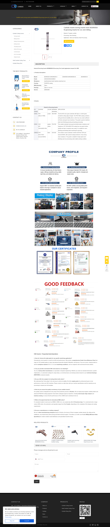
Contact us (84, 6)
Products (50, 6)
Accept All (26, 520)
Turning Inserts (17, 36)
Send (36, 481)
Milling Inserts (17, 38)
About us (38, 6)
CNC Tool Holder (17, 54)
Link (82, 518)
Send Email (69, 41)
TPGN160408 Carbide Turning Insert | (25, 86)
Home (29, 6)
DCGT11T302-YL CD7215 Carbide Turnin (25, 77)
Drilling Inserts (17, 44)
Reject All (12, 520)
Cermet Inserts (17, 51)
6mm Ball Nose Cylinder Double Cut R (25, 104)
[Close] (34, 508)
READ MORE (26, 81)
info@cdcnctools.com (18, 1)
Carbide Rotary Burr (17, 63)
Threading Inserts (17, 46)
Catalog (62, 6)
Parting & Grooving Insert (19, 41)
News (73, 6)
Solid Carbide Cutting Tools (19, 60)
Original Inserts (17, 57)
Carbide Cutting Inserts (18, 33)
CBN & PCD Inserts (18, 49)
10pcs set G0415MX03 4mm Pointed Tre (26, 95)
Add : (12, 505)
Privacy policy (8, 517)
